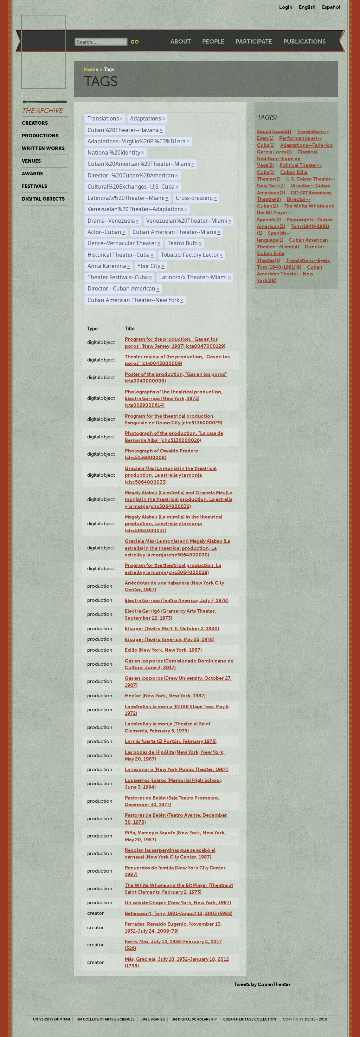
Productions (40, 135)
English (307, 7)
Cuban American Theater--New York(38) (289, 273)
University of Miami (51, 1019)
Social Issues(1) (274, 131)
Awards (32, 173)
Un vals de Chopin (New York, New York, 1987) (178, 902)
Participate (254, 41)
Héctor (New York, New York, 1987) (165, 695)
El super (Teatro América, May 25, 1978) (169, 639)
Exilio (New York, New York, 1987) (163, 650)
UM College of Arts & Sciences (106, 1019)
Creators (35, 123)
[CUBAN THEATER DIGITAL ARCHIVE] (37, 23)
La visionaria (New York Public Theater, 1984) (177, 769)
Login (285, 7)
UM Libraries (153, 1019)
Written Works (43, 148)
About (181, 41)
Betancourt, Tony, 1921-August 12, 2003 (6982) (178, 913)
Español (331, 7)
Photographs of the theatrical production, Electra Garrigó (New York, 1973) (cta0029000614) (174, 398)
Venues (31, 161)
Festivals (34, 186)
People (213, 41)
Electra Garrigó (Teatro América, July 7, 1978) (177, 600)
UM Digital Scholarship (194, 1019)
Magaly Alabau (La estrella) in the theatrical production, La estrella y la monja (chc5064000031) (173, 523)
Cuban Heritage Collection (249, 1019)
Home (91, 69)
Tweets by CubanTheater (262, 984)
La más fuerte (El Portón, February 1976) (171, 741)
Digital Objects (43, 199)
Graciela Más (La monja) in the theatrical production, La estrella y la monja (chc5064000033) (171, 475)
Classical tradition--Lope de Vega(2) (287, 158)
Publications (304, 41)
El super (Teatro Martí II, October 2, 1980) (172, 628)
